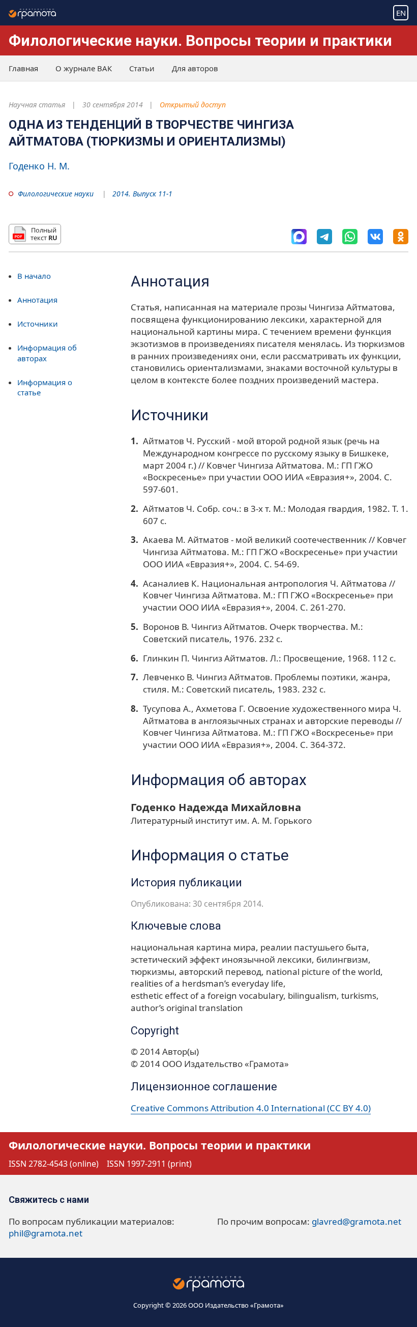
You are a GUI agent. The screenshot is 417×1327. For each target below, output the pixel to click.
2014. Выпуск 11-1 (142, 193)
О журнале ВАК (83, 68)
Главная (23, 68)
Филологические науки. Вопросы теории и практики (200, 40)
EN (401, 13)
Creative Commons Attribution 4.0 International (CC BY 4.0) (251, 1108)
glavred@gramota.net (356, 1221)
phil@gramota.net (45, 1233)
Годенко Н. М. (39, 166)
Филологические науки (56, 193)
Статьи (142, 68)
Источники (37, 324)
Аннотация (37, 300)
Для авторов (195, 68)
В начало (34, 276)
